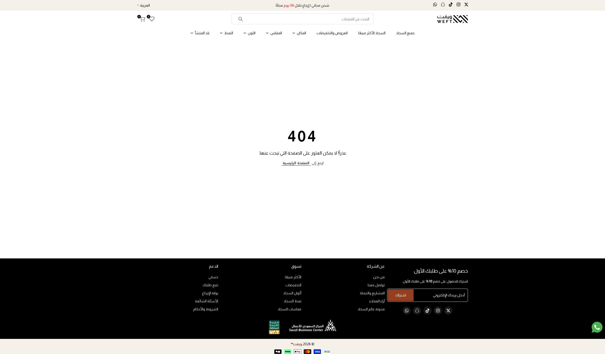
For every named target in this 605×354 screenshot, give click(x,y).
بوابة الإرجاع (210, 293)
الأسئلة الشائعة (206, 301)
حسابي (213, 277)
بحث (240, 19)
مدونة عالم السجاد (371, 309)
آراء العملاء (377, 301)
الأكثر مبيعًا (293, 277)
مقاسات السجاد (289, 309)
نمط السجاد (292, 301)
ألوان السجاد (292, 293)
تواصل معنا (376, 285)
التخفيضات (293, 285)
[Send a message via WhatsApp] (597, 327)
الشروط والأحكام (205, 309)
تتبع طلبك (210, 285)
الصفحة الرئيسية (296, 163)
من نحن (379, 277)
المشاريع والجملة (372, 293)
